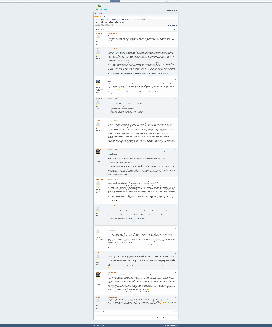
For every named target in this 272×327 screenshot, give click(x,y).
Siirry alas (97, 29)
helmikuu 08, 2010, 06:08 (112, 252)
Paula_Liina (100, 179)
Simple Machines (103, 325)
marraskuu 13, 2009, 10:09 (113, 149)
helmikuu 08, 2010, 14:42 (112, 272)
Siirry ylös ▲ (176, 325)
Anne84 (99, 206)
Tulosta (175, 29)
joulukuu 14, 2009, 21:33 (112, 228)
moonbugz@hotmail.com (139, 218)
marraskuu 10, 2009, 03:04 (113, 48)
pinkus (99, 79)
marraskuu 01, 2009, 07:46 (113, 33)
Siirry (158, 317)
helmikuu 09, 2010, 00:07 (112, 297)
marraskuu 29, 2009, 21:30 (113, 205)
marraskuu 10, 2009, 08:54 (113, 78)
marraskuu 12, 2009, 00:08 (113, 98)
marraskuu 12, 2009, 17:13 (113, 120)
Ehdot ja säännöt (170, 325)
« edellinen (168, 25)
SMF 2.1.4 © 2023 (97, 325)
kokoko (99, 253)
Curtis (98, 49)
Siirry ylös (97, 311)
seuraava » (174, 25)
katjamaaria (100, 228)
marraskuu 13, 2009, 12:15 (113, 179)
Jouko (129, 19)
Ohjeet (164, 325)
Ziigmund (99, 33)
